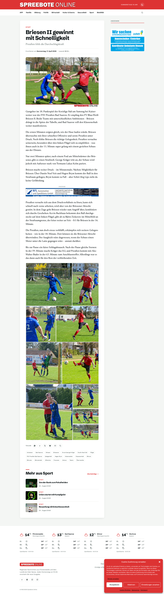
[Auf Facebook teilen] (40, 446)
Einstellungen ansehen (150, 585)
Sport (92, 13)
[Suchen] (142, 12)
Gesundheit (82, 13)
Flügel (92, 452)
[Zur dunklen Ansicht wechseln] (142, 5)
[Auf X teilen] (45, 446)
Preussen (56, 460)
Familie (28, 13)
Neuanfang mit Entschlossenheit (54, 507)
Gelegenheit (48, 456)
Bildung (37, 13)
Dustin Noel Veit (82, 452)
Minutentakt (38, 460)
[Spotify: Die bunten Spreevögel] (27, 580)
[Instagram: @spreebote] (32, 580)
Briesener (56, 452)
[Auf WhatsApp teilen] (35, 446)
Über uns (104, 564)
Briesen (48, 452)
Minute (89, 456)
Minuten (29, 460)
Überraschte (80, 460)
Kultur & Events (69, 13)
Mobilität (100, 13)
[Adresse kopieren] (60, 446)
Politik (46, 13)
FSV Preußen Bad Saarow (34, 456)
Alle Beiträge (92, 474)
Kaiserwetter (69, 456)
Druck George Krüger (68, 452)
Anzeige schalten (101, 567)
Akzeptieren (114, 585)
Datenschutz (135, 590)
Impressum (144, 590)
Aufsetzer (30, 452)
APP (21, 13)
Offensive (48, 460)
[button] (159, 562)
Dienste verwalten (113, 579)
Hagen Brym (58, 456)
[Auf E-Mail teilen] (55, 446)
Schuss (64, 460)
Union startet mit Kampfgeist (52, 494)
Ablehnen (131, 585)
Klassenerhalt (80, 456)
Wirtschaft (56, 13)
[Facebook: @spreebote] (22, 580)
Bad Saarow (39, 452)
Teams (71, 460)
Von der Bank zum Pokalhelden (53, 482)
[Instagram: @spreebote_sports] (37, 580)
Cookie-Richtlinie (125, 590)
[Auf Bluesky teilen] (50, 446)
